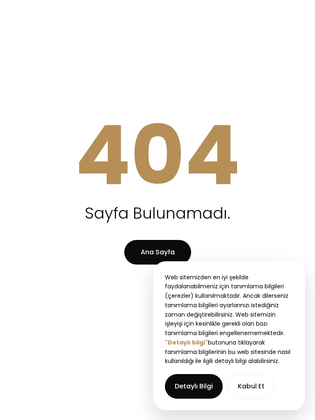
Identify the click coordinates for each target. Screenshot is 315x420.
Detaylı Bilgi (194, 386)
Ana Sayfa (158, 252)
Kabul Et (251, 386)
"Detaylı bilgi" (186, 342)
